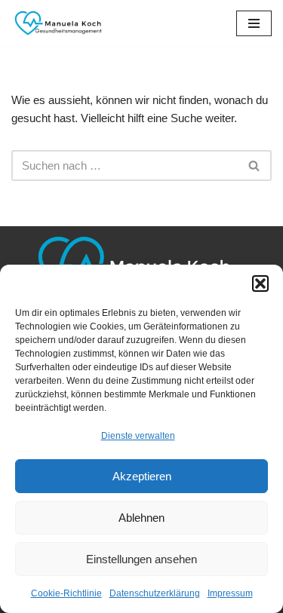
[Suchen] (255, 165)
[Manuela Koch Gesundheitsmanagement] (56, 23)
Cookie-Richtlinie (66, 593)
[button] (260, 283)
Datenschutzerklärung (154, 593)
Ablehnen (141, 517)
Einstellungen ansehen (141, 559)
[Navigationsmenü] (254, 23)
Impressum (230, 593)
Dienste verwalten (138, 436)
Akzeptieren (141, 476)
